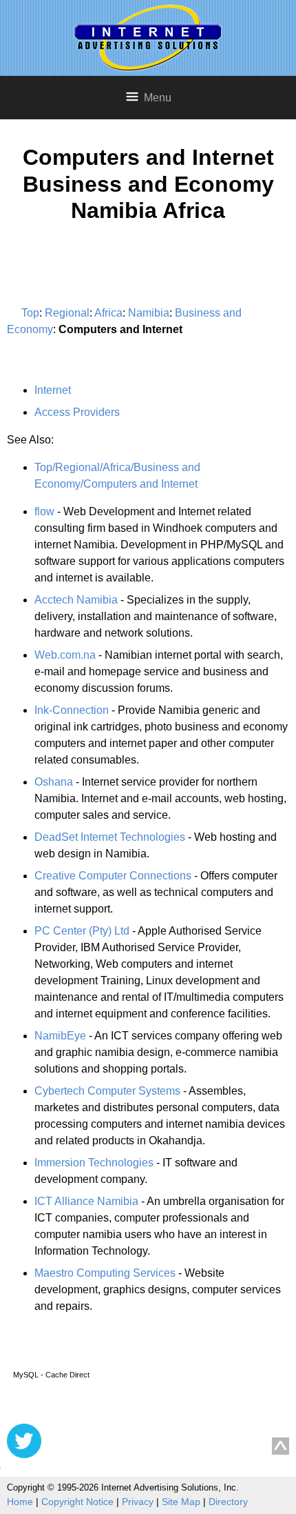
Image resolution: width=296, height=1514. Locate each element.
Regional (67, 313)
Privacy (138, 1501)
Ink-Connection (71, 710)
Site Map (181, 1501)
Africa (108, 313)
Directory (228, 1501)
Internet (52, 390)
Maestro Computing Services (105, 1273)
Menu (157, 97)
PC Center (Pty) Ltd (81, 931)
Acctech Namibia (76, 600)
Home (20, 1501)
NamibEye (60, 1036)
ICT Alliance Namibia (86, 1201)
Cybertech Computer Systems (107, 1091)
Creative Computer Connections (112, 875)
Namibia (148, 313)
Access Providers (77, 412)
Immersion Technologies (94, 1162)
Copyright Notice (77, 1501)
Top (30, 313)
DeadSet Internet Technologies (109, 837)
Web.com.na (65, 655)
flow (44, 511)
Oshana (53, 782)
